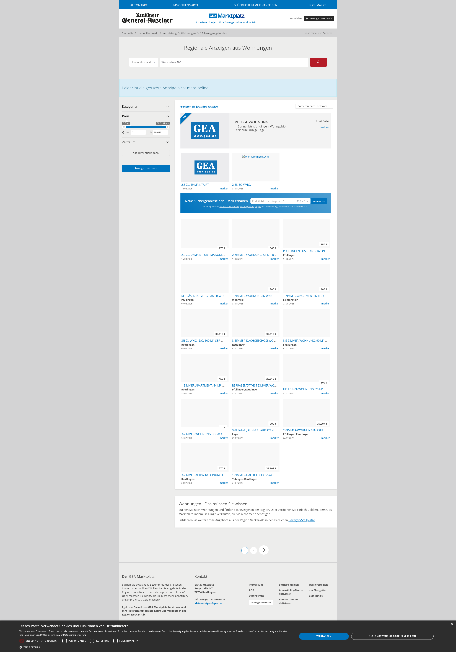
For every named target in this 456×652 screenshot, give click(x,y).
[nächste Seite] (264, 550)
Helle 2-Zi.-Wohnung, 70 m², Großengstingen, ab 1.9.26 (324, 389)
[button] (154, 647)
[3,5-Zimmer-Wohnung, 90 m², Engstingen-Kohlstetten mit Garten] (307, 310)
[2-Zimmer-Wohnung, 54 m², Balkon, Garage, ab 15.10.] (256, 221)
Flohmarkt (317, 5)
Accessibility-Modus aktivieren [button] (291, 592)
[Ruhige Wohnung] (204, 130)
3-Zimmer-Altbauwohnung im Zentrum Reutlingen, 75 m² (223, 475)
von (128, 132)
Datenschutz (256, 595)
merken (324, 127)
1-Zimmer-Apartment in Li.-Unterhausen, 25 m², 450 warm (325, 296)
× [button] (452, 624)
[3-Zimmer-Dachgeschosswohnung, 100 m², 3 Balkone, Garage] (256, 310)
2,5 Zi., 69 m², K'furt (195, 185)
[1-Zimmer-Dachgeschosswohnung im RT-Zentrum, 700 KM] (256, 445)
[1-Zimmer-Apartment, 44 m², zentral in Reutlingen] (205, 355)
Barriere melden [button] (289, 584)
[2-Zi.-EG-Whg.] (255, 156)
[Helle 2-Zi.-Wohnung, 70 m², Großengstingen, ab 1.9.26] (307, 355)
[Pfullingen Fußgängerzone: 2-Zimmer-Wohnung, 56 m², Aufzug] (307, 221)
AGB (251, 590)
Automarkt (138, 5)
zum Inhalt (316, 595)
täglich (301, 201)
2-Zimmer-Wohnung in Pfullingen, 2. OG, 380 (316, 430)
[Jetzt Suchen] (318, 62)
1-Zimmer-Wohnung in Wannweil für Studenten (268, 296)
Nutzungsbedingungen (250, 206)
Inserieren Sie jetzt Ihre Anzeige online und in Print (226, 22)
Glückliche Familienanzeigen (255, 5)
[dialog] (228, 636)
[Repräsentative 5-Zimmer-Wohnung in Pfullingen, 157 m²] (205, 266)
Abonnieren (319, 200)
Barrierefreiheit (318, 584)
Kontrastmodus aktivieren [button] (288, 601)
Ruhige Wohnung (251, 122)
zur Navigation (318, 590)
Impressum (256, 584)
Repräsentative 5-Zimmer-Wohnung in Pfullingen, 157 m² (223, 296)
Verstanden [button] (323, 636)
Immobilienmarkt (185, 5)
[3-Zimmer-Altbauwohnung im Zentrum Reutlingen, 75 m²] (205, 445)
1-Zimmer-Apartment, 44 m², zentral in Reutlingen (218, 385)
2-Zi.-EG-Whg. (241, 185)
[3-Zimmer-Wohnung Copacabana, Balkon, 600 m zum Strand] (205, 400)
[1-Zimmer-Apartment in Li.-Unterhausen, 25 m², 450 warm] (307, 266)
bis (150, 132)
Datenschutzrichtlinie (229, 206)
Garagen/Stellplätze (302, 520)
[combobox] (234, 62)
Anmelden (295, 18)
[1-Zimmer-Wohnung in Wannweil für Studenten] (256, 266)
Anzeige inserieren (321, 18)
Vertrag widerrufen (261, 602)
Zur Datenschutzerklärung (72, 634)
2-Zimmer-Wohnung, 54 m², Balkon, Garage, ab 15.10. (270, 255)
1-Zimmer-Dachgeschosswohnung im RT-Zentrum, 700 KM (275, 475)
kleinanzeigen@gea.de (208, 603)
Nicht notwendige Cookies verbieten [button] (392, 636)
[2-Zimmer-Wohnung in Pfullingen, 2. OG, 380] (307, 400)
